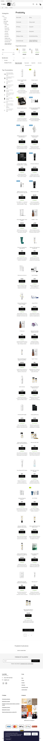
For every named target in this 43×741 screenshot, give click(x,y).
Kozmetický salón (25, 687)
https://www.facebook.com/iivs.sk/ (3, 683)
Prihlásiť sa (35, 660)
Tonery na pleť (7, 29)
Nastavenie (8, 739)
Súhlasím (34, 733)
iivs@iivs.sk (6, 680)
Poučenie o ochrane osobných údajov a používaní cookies (10, 704)
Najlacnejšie (26, 62)
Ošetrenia (23, 685)
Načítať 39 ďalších (28, 630)
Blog (22, 678)
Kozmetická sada (7, 41)
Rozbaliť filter (7, 62)
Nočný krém (7, 36)
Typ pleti (5, 17)
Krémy (6, 26)
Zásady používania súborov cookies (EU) (9, 712)
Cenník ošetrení (24, 689)
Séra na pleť (6, 24)
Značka (5, 19)
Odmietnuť (27, 733)
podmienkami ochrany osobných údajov (26, 663)
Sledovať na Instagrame (30, 720)
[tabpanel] (22, 52)
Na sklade (9, 60)
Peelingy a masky (7, 38)
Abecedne (39, 62)
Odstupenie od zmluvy (6, 707)
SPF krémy (6, 31)
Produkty (5, 22)
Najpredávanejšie (18, 62)
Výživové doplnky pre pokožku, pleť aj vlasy (8, 44)
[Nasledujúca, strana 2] (28, 635)
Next (40, 45)
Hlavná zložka (6, 21)
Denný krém (7, 34)
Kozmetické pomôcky (8, 39)
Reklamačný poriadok (6, 701)
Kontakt (23, 682)
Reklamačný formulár (6, 709)
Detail (22, 225)
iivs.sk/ (6, 683)
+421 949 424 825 (8, 677)
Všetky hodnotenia (21, 650)
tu (9, 736)
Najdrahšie (33, 62)
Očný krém (6, 33)
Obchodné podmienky (6, 699)
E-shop (3, 16)
